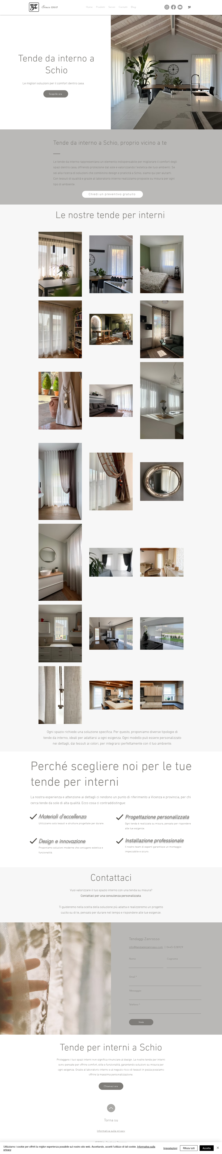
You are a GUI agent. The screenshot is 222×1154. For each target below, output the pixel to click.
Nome (132, 958)
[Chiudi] (218, 1148)
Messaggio (135, 990)
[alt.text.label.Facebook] (173, 7)
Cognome (172, 958)
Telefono (133, 1004)
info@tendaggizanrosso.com (146, 947)
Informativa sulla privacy (111, 1131)
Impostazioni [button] (170, 1148)
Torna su (111, 1120)
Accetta (207, 1148)
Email (132, 976)
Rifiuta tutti (189, 1148)
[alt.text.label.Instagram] (166, 7)
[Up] (111, 1108)
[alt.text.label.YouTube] (180, 7)
